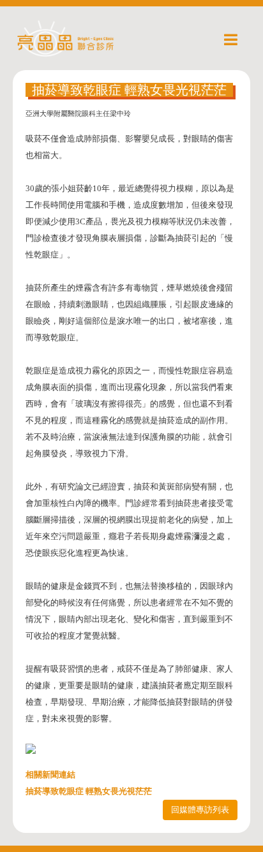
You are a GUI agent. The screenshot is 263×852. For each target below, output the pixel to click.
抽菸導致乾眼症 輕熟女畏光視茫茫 (89, 791)
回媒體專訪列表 (200, 809)
